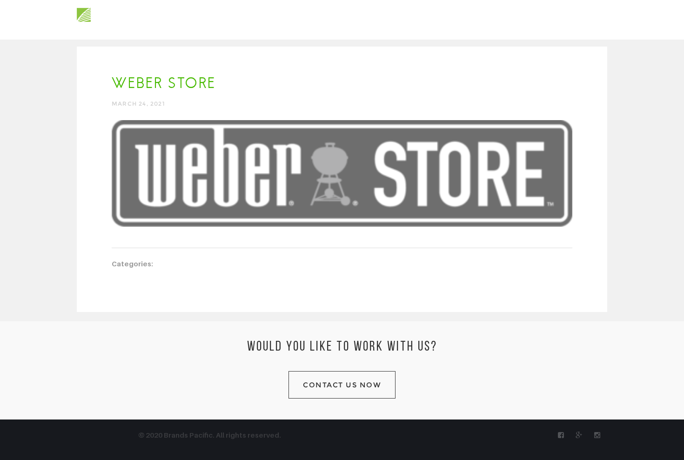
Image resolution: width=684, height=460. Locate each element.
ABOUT (167, 18)
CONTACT (305, 18)
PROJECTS (258, 18)
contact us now (342, 384)
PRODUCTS (210, 18)
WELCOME (126, 18)
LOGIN (596, 18)
